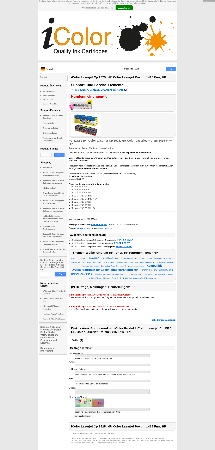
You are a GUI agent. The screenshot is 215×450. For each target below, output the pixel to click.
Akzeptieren (124, 8)
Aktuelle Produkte (49, 92)
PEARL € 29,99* (122, 243)
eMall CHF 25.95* (106, 228)
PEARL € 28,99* (124, 246)
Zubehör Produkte (50, 104)
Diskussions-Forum (50, 133)
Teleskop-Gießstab (49, 188)
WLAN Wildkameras (54, 319)
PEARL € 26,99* (99, 224)
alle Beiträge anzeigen (164, 320)
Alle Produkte (48, 100)
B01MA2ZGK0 (132, 225)
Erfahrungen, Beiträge (51, 128)
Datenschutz (140, 3)
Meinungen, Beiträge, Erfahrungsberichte (99, 90)
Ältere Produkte (49, 96)
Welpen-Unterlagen (53, 314)
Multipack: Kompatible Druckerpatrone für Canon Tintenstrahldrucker (53, 218)
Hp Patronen (47, 168)
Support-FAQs (48, 123)
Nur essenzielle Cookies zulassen (97, 8)
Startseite (128, 69)
